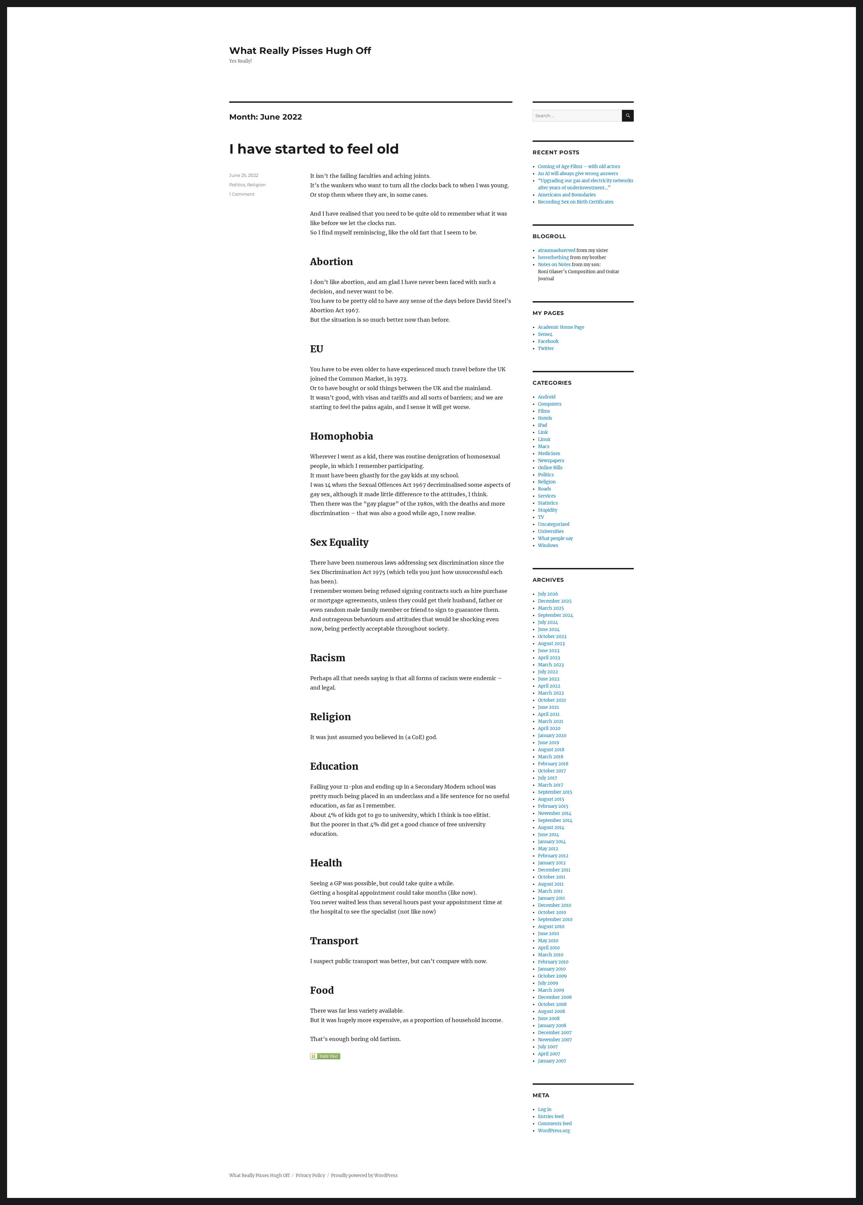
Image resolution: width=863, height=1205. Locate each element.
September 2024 (555, 615)
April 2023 (549, 658)
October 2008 (552, 1004)
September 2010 (555, 919)
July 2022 (548, 672)
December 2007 (555, 1033)
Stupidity (547, 510)
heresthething (553, 257)
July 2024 (548, 622)
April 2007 (549, 1054)
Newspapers (551, 461)
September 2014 (555, 820)
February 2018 (553, 764)
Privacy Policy (310, 1175)
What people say (555, 538)
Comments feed (555, 1124)
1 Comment (242, 194)
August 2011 (551, 884)
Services (547, 496)
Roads (544, 489)
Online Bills (550, 468)
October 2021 (552, 700)
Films (544, 411)
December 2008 (555, 997)
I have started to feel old (314, 148)
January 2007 (552, 1061)
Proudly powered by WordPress (364, 1175)
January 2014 (552, 842)
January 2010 (552, 969)
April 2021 (549, 714)
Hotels (545, 418)
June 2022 (549, 679)
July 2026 (548, 594)
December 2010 (554, 905)
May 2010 (548, 941)
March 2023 (551, 665)
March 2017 (550, 785)
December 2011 (554, 870)
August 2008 (551, 1011)
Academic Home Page (561, 327)
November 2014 (554, 813)
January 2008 (552, 1025)
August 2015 (551, 799)
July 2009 (548, 983)
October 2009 (552, 976)
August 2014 (551, 827)
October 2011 (551, 877)
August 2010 (551, 926)
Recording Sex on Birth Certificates (576, 202)
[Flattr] (411, 1056)
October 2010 (552, 912)
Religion (256, 184)
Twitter (546, 348)
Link (543, 432)
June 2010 (548, 934)
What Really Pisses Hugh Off (300, 50)
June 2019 (548, 743)
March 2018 (550, 757)
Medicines (549, 453)
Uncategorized (553, 524)
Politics (237, 184)
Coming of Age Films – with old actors (579, 166)
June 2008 (549, 1018)
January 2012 (552, 863)
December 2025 (555, 601)
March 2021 (550, 721)
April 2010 (549, 948)
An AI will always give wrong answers (578, 174)
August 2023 (551, 643)
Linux (544, 439)
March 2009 (551, 990)
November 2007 (555, 1040)
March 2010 (550, 955)
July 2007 (548, 1047)
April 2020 (549, 728)
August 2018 (551, 750)
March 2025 (551, 608)
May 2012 (548, 849)
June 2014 (548, 834)
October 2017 (552, 771)
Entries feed (551, 1116)
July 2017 (547, 778)
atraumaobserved (556, 250)
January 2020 (552, 735)
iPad (542, 425)
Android (547, 397)
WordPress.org (554, 1131)
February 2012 (553, 856)
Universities (551, 531)
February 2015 (553, 806)
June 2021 (548, 707)
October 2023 (552, 636)
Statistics (548, 503)
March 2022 (551, 693)
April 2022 (549, 686)
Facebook (548, 341)
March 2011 (550, 891)
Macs (543, 446)
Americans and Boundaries (567, 195)
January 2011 (551, 898)
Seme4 (545, 334)
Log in (545, 1109)
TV (541, 517)
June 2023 (548, 651)
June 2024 (549, 629)
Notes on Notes (554, 264)
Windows (548, 545)
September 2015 (555, 792)
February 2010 (553, 962)
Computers (550, 404)
